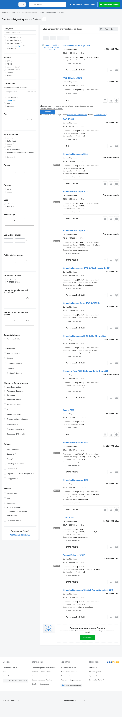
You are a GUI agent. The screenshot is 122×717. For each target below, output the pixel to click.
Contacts (6, 676)
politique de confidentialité (77, 115)
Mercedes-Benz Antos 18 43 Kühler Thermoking (84, 336)
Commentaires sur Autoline (42, 680)
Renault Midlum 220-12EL (74, 555)
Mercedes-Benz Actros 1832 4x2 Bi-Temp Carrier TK (86, 268)
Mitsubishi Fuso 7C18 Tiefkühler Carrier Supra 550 (85, 371)
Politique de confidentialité (41, 672)
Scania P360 (68, 410)
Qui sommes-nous (10, 668)
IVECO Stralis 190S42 (72, 78)
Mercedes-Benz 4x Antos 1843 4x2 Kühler (81, 303)
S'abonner (47, 112)
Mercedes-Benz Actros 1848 (75, 480)
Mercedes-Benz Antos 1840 (75, 442)
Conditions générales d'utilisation (44, 668)
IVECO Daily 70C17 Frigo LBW (76, 46)
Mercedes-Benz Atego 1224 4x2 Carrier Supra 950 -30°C (88, 590)
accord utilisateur (100, 115)
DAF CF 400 (68, 119)
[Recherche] (31, 4)
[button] (111, 70)
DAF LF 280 (68, 518)
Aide (4, 672)
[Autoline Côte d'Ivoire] (9, 4)
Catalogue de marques (40, 684)
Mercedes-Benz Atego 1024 (75, 154)
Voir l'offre (87, 638)
